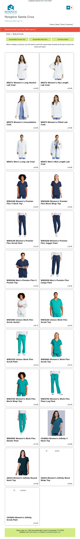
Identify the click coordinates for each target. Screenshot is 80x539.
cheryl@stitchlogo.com (52, 532)
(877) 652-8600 (46, 1)
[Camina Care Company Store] (22, 9)
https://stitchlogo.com (33, 532)
